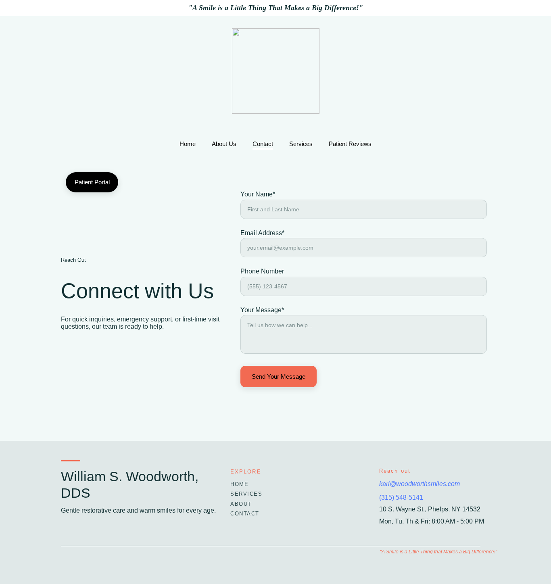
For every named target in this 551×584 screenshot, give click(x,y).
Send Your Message (278, 376)
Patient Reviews (350, 143)
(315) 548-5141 (401, 497)
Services (301, 143)
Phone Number (262, 271)
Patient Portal (92, 182)
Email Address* (262, 232)
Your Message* (262, 310)
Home (187, 143)
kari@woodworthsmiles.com (419, 483)
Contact (263, 143)
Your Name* (257, 194)
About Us (224, 143)
